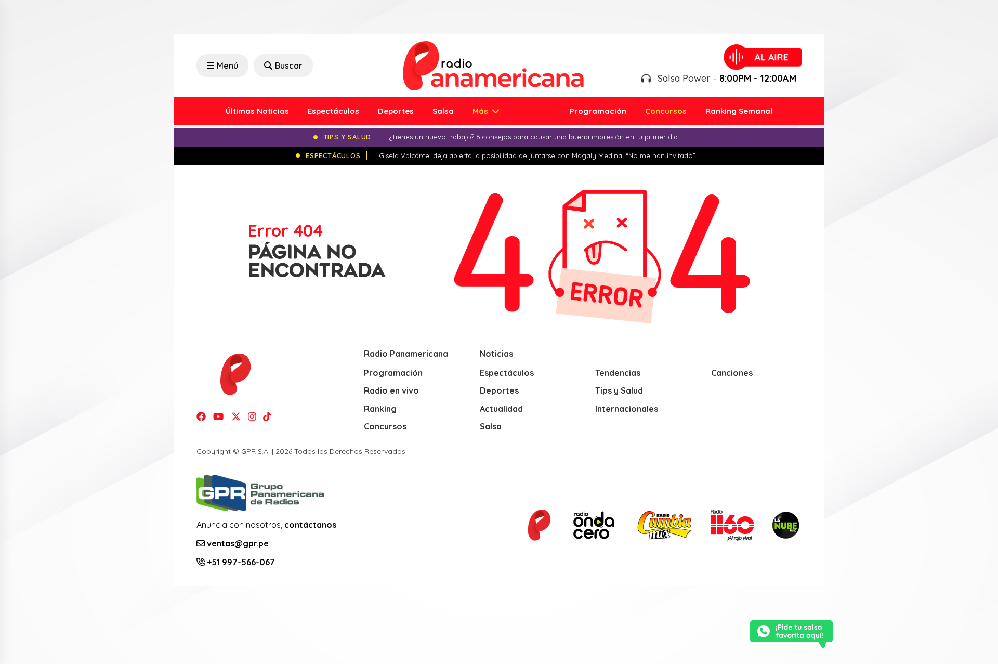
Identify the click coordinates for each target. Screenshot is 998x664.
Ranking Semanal (738, 111)
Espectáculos (333, 111)
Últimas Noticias (257, 111)
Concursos (666, 111)
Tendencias (617, 373)
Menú (227, 65)
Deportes (396, 111)
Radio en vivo (391, 390)
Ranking (380, 408)
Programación (598, 111)
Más (481, 111)
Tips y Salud (619, 390)
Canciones (732, 373)
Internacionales (626, 408)
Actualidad (501, 408)
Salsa (443, 111)
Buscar (289, 65)
